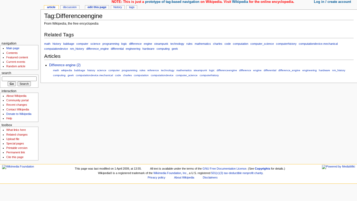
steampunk (161, 43)
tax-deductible (233, 173)
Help (9, 118)
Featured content (17, 57)
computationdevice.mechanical (318, 43)
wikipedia (66, 70)
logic (124, 43)
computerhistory (286, 43)
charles (217, 43)
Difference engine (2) (64, 65)
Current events (15, 61)
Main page (12, 48)
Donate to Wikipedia (18, 113)
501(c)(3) (217, 173)
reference (153, 70)
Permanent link (15, 152)
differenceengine (227, 70)
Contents (12, 52)
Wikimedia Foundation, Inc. (170, 173)
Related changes (17, 134)
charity (258, 173)
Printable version (16, 147)
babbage (68, 43)
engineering (133, 48)
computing (163, 48)
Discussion (70, 7)
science (95, 43)
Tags (132, 7)
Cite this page (15, 157)
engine (148, 43)
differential (117, 48)
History (117, 7)
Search (6, 73)
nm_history (77, 48)
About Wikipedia (16, 95)
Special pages (15, 143)
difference (135, 43)
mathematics (203, 43)
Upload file (12, 139)
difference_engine (97, 48)
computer (82, 43)
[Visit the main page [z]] (20, 20)
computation (240, 43)
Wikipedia (240, 2)
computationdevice (56, 48)
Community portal (17, 100)
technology (177, 43)
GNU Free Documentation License (224, 168)
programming (110, 43)
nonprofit (248, 173)
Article (51, 7)
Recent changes (16, 104)
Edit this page (97, 7)
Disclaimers (210, 177)
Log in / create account (332, 2)
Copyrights (262, 168)
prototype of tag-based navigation (172, 2)
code (227, 43)
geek (175, 48)
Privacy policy (156, 177)
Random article (15, 66)
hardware (148, 48)
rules (189, 43)
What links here (16, 129)
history (57, 43)
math (47, 43)
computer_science (262, 43)
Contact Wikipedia (17, 109)
